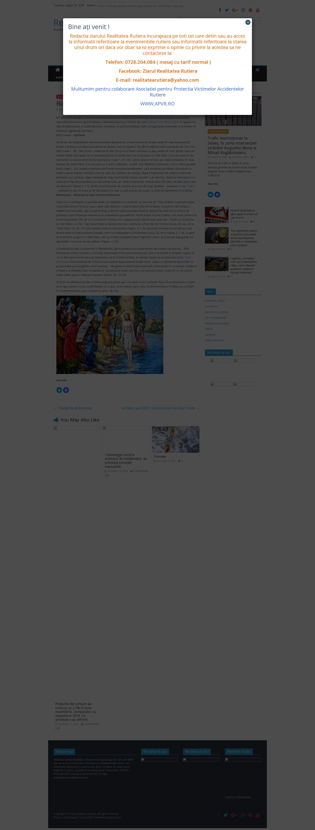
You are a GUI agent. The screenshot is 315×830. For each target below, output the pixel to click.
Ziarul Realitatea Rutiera (170, 71)
